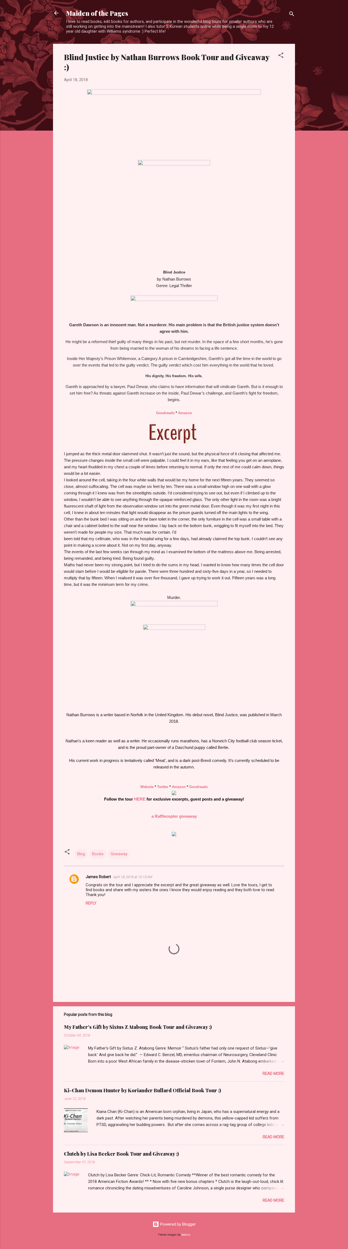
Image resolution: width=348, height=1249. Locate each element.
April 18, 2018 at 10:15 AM (132, 877)
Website (147, 787)
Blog (81, 853)
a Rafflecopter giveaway (174, 816)
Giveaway (119, 853)
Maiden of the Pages (97, 13)
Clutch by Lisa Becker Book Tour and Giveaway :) (121, 1153)
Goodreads (165, 413)
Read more (273, 1073)
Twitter (162, 787)
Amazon (185, 413)
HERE (139, 799)
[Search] (291, 15)
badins (185, 1234)
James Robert (98, 876)
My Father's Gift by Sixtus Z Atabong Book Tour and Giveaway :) (138, 1027)
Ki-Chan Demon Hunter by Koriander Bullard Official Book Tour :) (142, 1090)
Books (98, 853)
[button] (281, 56)
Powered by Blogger (177, 1224)
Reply (91, 903)
